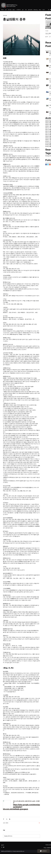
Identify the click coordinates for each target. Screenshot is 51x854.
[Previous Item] (47, 25)
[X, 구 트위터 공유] (6, 819)
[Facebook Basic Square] (46, 164)
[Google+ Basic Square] (50, 164)
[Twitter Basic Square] (48, 164)
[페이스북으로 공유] (3, 819)
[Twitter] (50, 9)
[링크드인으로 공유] (9, 819)
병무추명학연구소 (11, 5)
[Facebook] (48, 9)
